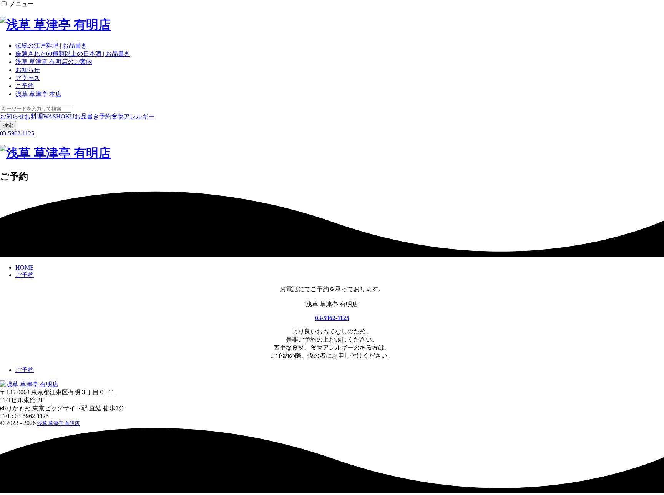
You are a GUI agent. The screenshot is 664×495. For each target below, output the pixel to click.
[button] (4, 3)
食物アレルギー (132, 116)
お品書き (87, 116)
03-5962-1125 (17, 133)
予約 (105, 116)
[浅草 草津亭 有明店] (55, 25)
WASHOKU (59, 116)
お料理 (34, 116)
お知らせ (12, 116)
